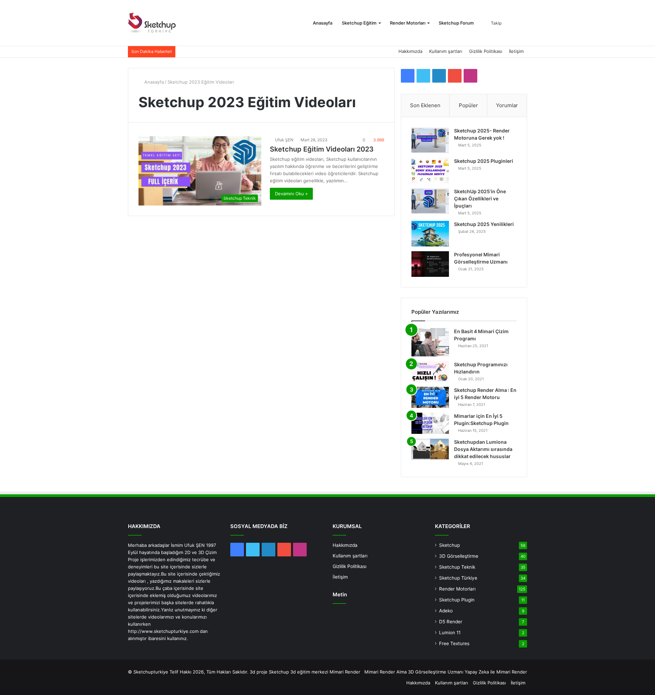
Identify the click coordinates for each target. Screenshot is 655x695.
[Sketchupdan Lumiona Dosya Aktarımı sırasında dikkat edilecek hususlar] (430, 449)
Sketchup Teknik (457, 567)
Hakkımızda (410, 51)
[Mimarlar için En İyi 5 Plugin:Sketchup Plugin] (430, 423)
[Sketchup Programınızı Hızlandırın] (430, 371)
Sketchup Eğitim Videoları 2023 (322, 149)
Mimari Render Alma (385, 672)
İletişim (516, 51)
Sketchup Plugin (457, 599)
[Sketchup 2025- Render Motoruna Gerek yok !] (430, 140)
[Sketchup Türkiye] (152, 23)
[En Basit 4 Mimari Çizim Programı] (430, 342)
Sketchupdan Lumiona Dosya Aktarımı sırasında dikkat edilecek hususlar (483, 449)
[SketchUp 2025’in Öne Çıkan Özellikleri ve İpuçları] (430, 201)
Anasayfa (322, 23)
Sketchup (449, 545)
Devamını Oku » (291, 193)
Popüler (468, 105)
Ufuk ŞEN (284, 139)
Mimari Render (345, 672)
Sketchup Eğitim (359, 23)
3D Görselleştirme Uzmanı (435, 672)
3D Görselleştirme (458, 556)
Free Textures (454, 643)
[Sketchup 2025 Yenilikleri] (430, 233)
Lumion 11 (450, 632)
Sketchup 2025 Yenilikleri (484, 224)
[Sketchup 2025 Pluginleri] (430, 170)
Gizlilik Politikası (485, 51)
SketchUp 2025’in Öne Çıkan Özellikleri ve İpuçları (480, 198)
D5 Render (450, 621)
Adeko (446, 610)
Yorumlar (507, 105)
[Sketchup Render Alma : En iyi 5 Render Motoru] (430, 397)
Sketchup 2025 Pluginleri (483, 161)
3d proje (258, 672)
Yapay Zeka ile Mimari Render (496, 672)
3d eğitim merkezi (309, 672)
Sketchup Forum (456, 23)
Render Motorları (407, 23)
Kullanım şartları (445, 51)
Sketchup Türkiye (458, 578)
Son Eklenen (425, 105)
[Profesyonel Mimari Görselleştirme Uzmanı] (430, 264)
